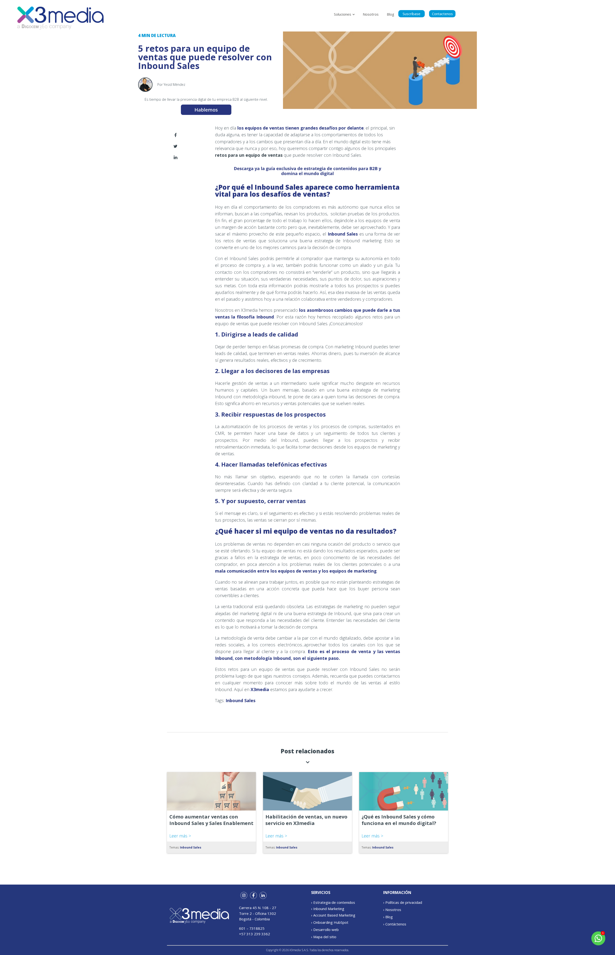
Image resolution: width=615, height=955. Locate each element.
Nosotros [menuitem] (371, 14)
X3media (260, 689)
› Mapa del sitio (323, 936)
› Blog (388, 916)
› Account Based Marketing (333, 915)
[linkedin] (175, 157)
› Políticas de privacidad (402, 902)
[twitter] (175, 146)
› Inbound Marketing (327, 908)
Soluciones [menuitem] (342, 14)
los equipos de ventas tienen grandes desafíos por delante (300, 128)
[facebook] (175, 135)
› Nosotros (392, 909)
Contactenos (442, 13)
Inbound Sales (343, 234)
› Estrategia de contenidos (333, 902)
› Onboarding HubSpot (329, 922)
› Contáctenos (394, 924)
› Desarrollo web (325, 929)
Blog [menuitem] (390, 14)
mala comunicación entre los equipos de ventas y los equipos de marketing (296, 571)
